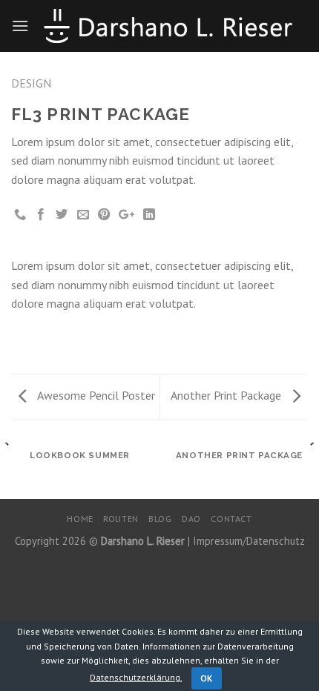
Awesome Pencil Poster (95, 395)
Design (31, 83)
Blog (159, 518)
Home (80, 518)
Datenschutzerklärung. (136, 677)
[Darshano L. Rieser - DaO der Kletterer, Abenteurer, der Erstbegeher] (168, 25)
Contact (231, 518)
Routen (121, 518)
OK (206, 678)
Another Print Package (227, 395)
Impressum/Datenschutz (249, 541)
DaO (191, 518)
